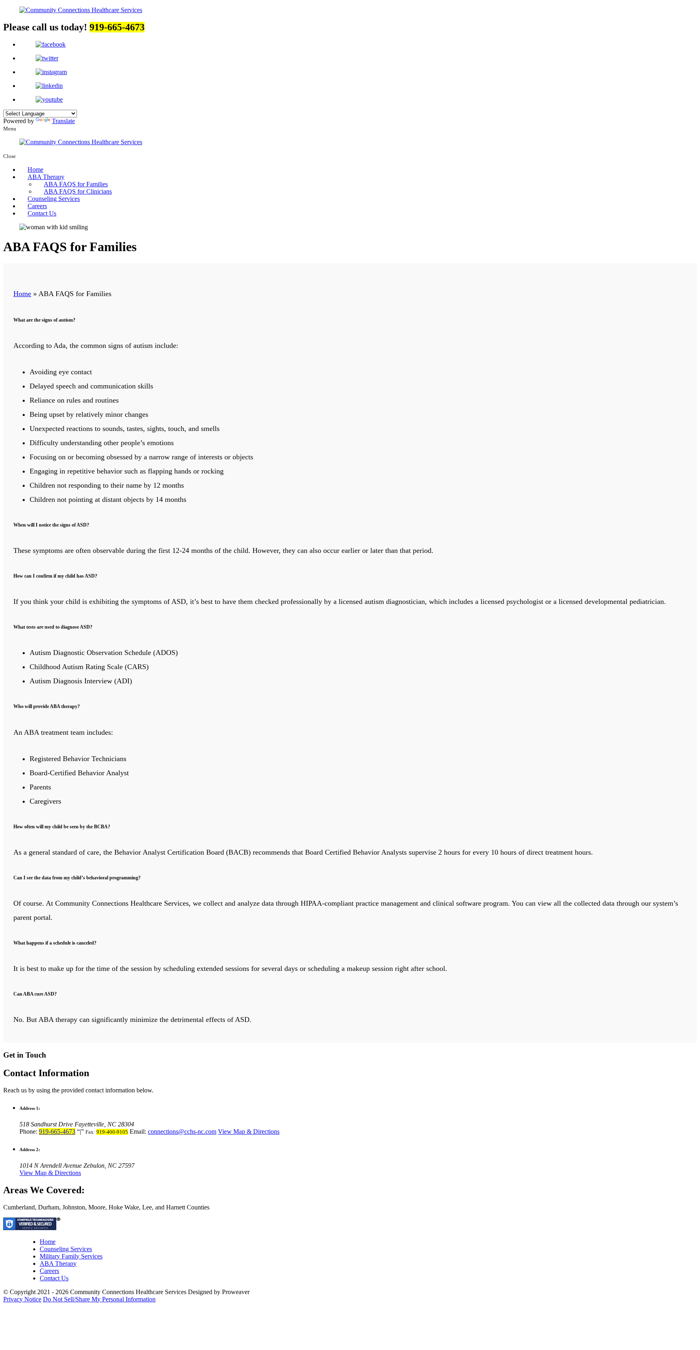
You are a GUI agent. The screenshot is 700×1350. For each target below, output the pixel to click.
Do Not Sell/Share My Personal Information (99, 1299)
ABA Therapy (46, 176)
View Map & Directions (249, 1131)
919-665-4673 (57, 1131)
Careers (37, 206)
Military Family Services (71, 1256)
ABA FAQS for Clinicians (78, 191)
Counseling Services (54, 198)
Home (35, 169)
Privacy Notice (22, 1299)
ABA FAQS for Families (76, 184)
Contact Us (42, 213)
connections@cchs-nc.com (182, 1131)
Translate (63, 120)
